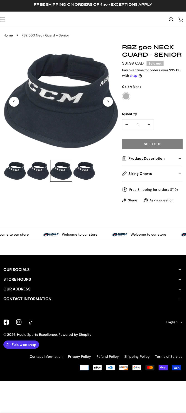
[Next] (108, 102)
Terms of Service (169, 356)
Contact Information (46, 356)
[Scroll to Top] (177, 389)
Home (8, 35)
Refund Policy (107, 356)
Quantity (129, 114)
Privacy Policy (79, 356)
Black (126, 96)
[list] (61, 101)
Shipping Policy (137, 356)
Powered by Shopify (75, 334)
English (172, 322)
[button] (181, 19)
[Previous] (14, 102)
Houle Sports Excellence (37, 334)
